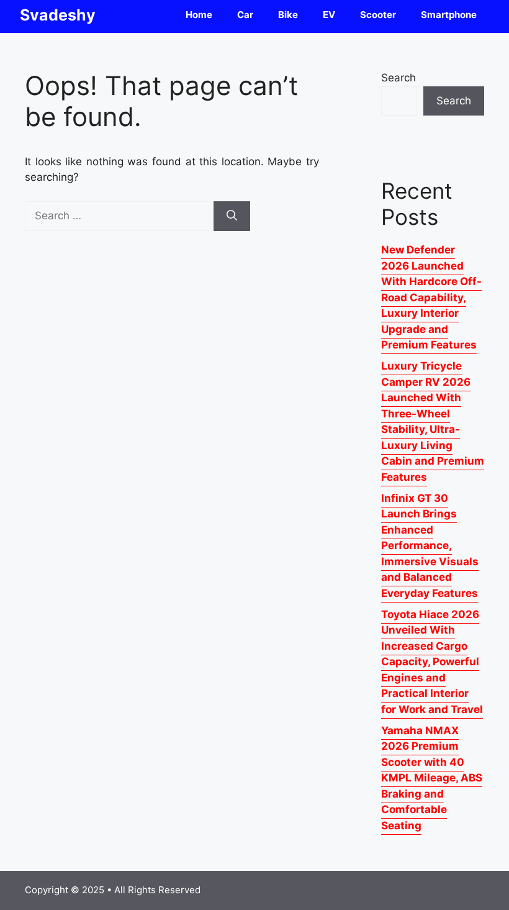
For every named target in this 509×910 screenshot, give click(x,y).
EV (329, 14)
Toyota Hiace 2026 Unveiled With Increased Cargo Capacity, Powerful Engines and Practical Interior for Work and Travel (432, 662)
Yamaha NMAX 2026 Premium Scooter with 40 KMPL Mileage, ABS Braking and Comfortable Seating (431, 778)
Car (245, 14)
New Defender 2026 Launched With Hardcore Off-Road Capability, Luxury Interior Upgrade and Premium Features (431, 297)
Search (398, 77)
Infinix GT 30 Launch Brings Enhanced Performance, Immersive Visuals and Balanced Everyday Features (430, 545)
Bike (288, 14)
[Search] (232, 216)
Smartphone (449, 14)
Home (199, 14)
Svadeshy (58, 15)
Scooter (378, 14)
